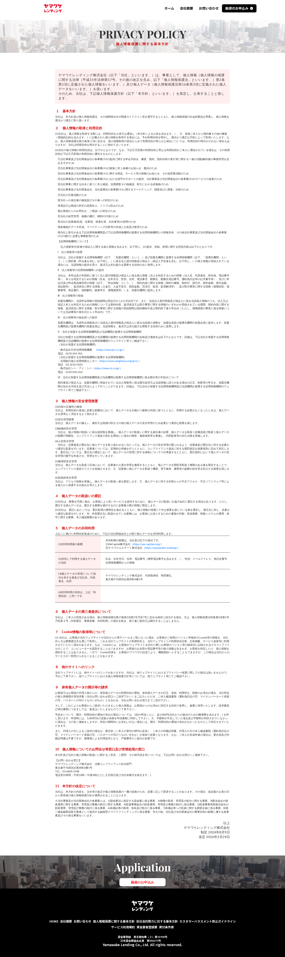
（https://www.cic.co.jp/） (107, 368)
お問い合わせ (82, 921)
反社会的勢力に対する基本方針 (157, 921)
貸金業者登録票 (147, 927)
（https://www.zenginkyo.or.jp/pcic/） (119, 360)
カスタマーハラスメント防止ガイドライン (207, 921)
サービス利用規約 (123, 927)
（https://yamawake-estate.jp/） (161, 547)
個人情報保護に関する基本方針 (114, 921)
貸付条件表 (166, 927)
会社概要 (66, 921)
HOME (53, 921)
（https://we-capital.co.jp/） (147, 544)
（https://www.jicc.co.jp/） (110, 349)
